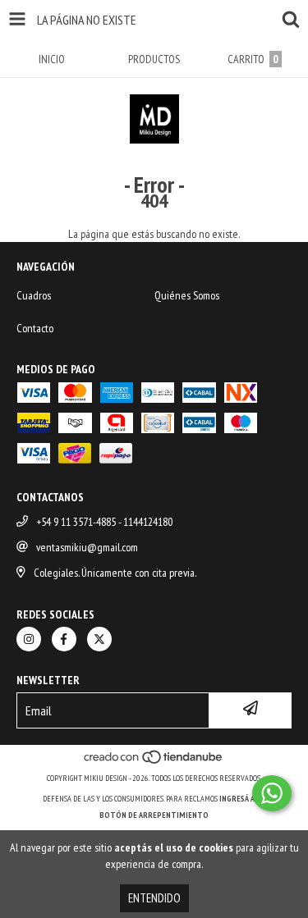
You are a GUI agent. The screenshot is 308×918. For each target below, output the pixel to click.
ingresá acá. (242, 798)
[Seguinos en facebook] (64, 639)
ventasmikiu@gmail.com (87, 547)
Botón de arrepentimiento (154, 815)
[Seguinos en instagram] (28, 639)
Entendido (154, 898)
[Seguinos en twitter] (99, 639)
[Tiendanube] (154, 761)
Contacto (34, 328)
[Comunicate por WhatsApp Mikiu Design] (272, 793)
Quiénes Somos (186, 295)
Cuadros (33, 295)
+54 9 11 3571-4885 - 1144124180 (104, 521)
